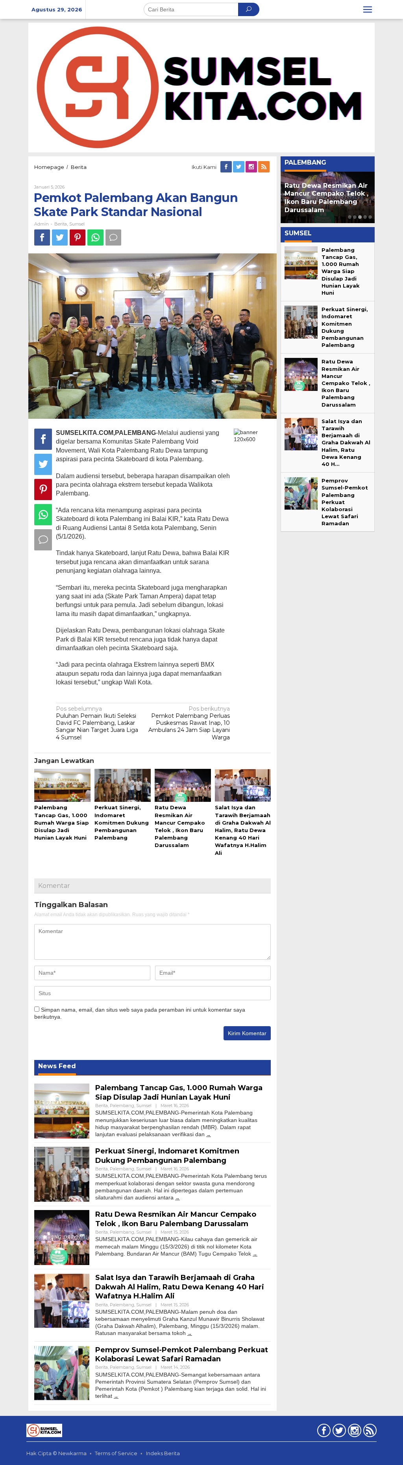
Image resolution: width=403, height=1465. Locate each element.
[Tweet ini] (60, 237)
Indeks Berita (163, 1453)
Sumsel (77, 224)
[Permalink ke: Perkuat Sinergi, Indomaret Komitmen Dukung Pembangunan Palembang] (122, 786)
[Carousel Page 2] (355, 217)
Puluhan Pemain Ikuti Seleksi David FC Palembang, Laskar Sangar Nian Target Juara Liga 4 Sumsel (97, 723)
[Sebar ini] (42, 237)
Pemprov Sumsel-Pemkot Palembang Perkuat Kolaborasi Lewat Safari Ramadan (181, 1354)
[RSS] (264, 167)
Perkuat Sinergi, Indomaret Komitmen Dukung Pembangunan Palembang (121, 822)
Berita (60, 224)
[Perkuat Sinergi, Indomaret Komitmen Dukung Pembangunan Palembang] (177, 1198)
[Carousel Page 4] (365, 217)
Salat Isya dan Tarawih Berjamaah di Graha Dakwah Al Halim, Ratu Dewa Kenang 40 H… (346, 442)
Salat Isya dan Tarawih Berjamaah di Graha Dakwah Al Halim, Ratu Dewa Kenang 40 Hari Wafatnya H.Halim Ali (243, 830)
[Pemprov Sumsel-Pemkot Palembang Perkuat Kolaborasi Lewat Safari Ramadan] (116, 1396)
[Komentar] (113, 237)
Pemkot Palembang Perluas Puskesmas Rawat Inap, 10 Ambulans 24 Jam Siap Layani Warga (189, 723)
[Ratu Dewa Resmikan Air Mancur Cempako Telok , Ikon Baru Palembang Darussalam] (255, 1254)
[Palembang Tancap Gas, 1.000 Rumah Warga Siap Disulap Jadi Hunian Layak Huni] (208, 1134)
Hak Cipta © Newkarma (56, 1453)
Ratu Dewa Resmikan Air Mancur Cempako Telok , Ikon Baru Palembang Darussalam (175, 1219)
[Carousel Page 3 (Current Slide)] (360, 217)
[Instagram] (252, 167)
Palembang (122, 1105)
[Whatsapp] (95, 237)
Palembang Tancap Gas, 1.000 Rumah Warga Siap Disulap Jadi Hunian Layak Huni (61, 822)
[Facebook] (226, 167)
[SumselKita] (201, 87)
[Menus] (367, 9)
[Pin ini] (77, 237)
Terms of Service (116, 1453)
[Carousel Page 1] (349, 217)
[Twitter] (239, 167)
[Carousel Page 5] (370, 217)
